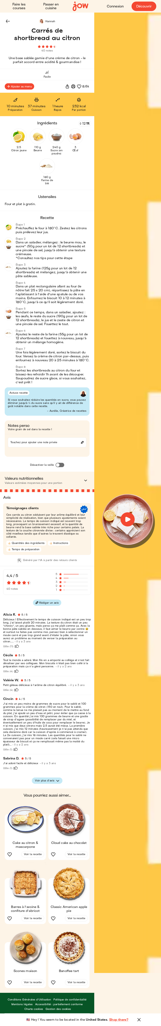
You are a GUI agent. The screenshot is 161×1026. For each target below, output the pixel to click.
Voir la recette (33, 854)
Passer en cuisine (51, 6)
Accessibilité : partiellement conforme (59, 1004)
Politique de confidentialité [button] (69, 999)
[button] (8, 21)
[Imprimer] (73, 86)
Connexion (115, 6)
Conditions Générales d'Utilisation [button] (29, 999)
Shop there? (118, 1019)
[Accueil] (80, 6)
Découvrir (144, 6)
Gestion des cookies (58, 1009)
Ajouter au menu (21, 86)
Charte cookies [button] (33, 1009)
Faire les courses (19, 6)
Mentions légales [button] (22, 1004)
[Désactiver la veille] (60, 465)
